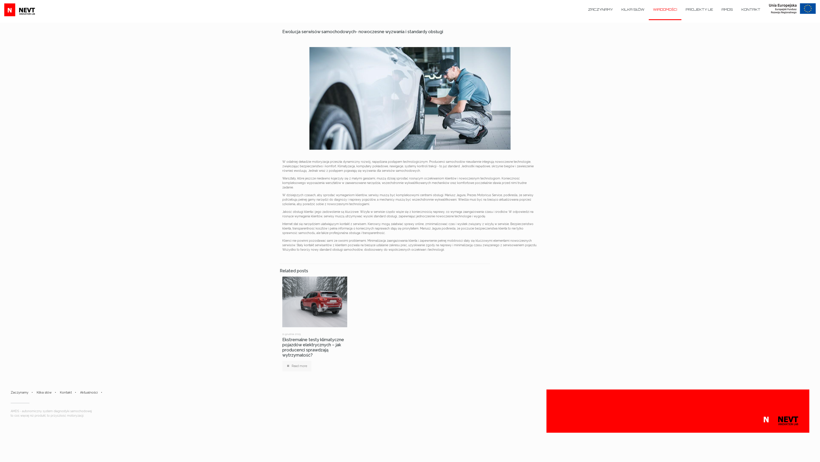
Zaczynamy (19, 392)
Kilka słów (44, 392)
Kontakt (66, 392)
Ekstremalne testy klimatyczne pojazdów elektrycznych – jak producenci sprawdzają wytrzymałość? (313, 347)
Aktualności (89, 392)
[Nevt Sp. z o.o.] (22, 9)
